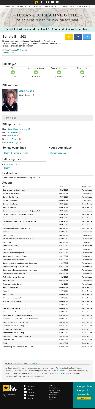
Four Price (13, 135)
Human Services (58, 152)
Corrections (52, 397)
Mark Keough (14, 142)
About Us (52, 385)
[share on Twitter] (78, 37)
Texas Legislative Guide (47, 15)
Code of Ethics (54, 392)
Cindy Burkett (14, 132)
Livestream (69, 6)
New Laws (9, 6)
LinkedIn (30, 398)
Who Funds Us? (54, 388)
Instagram (30, 395)
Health (7, 167)
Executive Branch (12, 164)
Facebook (30, 386)
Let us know (36, 363)
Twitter (29, 389)
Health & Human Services (16, 152)
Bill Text (19, 50)
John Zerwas (14, 139)
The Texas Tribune (58, 370)
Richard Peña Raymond (18, 128)
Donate (51, 399)
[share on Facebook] (87, 37)
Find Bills (37, 6)
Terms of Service (54, 390)
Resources (83, 6)
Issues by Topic (52, 6)
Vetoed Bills (23, 6)
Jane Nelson (26, 91)
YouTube (31, 392)
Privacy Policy (53, 395)
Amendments (8, 52)
